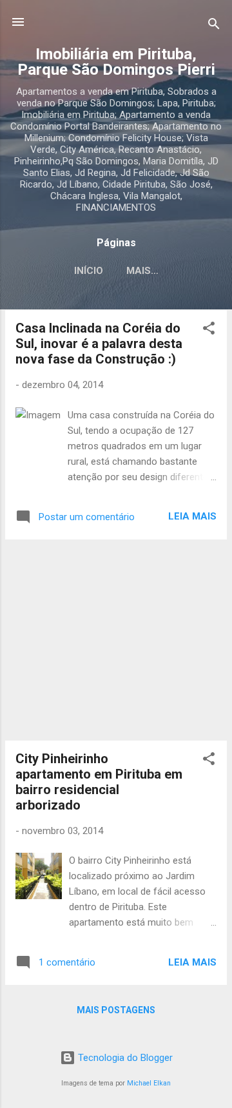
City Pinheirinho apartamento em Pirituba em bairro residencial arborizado (98, 782)
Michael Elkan (149, 1083)
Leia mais (192, 516)
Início (88, 271)
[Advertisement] (116, 640)
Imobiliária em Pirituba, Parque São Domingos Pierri (116, 62)
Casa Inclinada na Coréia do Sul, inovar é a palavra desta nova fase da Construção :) (98, 343)
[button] (209, 330)
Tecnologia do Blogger (124, 1058)
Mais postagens (116, 1010)
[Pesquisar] (214, 26)
